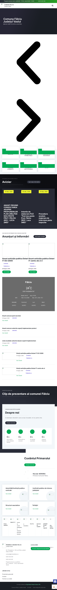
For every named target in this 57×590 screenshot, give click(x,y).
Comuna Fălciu (9, 4)
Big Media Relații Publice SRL (33, 584)
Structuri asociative (13, 505)
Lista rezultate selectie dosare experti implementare (19, 341)
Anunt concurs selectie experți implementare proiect (19, 328)
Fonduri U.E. (7, 266)
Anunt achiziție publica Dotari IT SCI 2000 (15, 260)
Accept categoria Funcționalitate (40, 548)
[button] (53, 6)
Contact (4, 576)
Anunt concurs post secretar (11, 316)
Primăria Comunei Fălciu (13, 544)
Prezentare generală (7, 574)
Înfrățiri (35, 505)
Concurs (14, 318)
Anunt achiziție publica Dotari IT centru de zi (30, 368)
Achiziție (6, 263)
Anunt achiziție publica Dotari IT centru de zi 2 (41, 260)
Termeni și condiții (7, 579)
